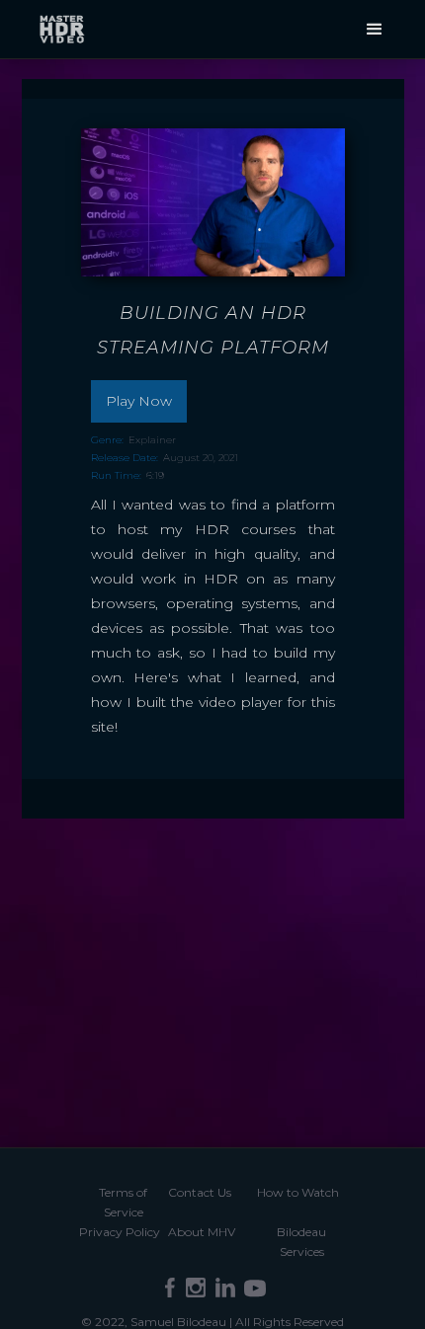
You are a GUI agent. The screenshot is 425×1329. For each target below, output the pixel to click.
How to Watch (298, 1192)
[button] (374, 29)
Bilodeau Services (301, 1241)
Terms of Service (123, 1202)
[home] (62, 26)
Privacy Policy (119, 1231)
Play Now (139, 401)
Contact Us (199, 1192)
